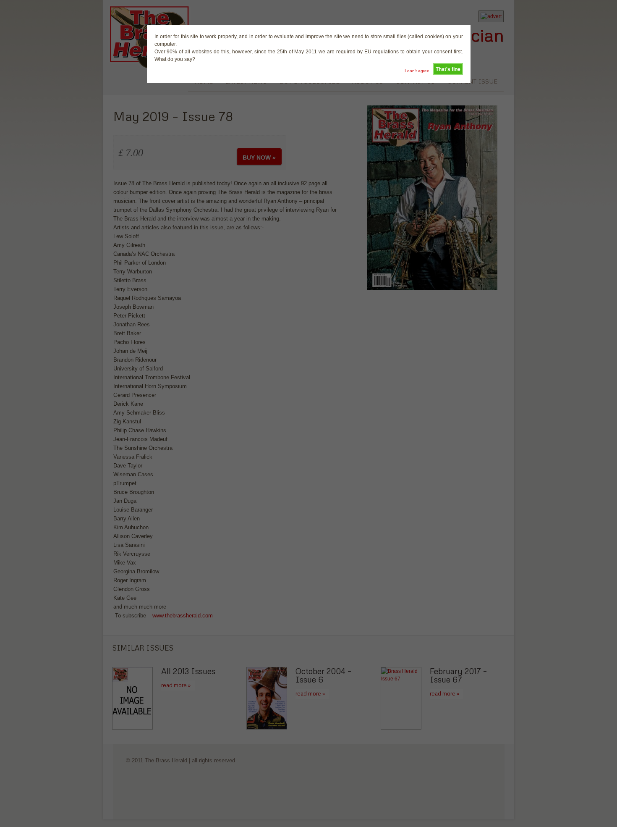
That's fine (448, 69)
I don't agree (417, 70)
